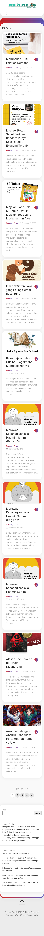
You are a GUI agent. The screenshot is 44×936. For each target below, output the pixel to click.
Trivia (16, 68)
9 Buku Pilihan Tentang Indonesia (15, 835)
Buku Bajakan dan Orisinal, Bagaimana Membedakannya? (19, 362)
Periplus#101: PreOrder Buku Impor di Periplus (20, 829)
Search (5, 810)
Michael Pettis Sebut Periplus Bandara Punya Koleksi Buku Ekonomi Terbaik (17, 138)
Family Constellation (21, 853)
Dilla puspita (7, 868)
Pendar (9, 68)
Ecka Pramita (7, 875)
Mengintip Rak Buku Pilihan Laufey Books (18, 827)
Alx (36, 915)
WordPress (21, 915)
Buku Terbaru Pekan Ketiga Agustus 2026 (18, 832)
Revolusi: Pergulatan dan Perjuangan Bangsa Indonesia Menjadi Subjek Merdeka (20, 860)
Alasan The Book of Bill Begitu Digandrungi (19, 662)
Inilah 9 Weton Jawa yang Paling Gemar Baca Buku (19, 289)
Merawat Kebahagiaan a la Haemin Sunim (17, 587)
